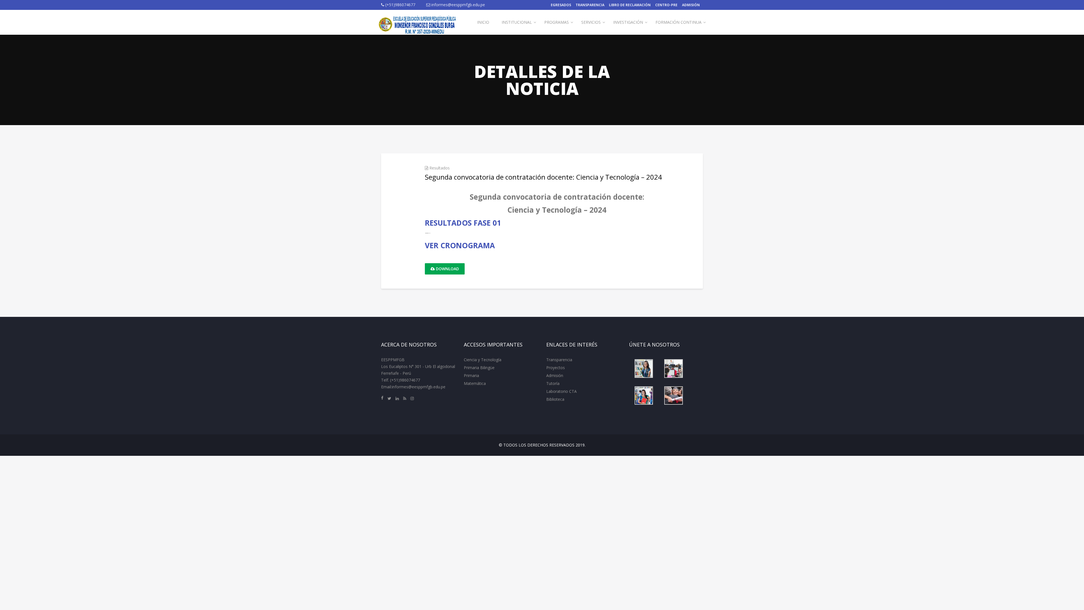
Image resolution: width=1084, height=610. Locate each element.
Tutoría (553, 383)
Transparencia (590, 5)
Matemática (475, 383)
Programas (556, 22)
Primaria (471, 375)
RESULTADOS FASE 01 (463, 223)
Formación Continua (678, 22)
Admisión (691, 5)
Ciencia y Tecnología (482, 359)
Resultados (439, 168)
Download (447, 268)
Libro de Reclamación (630, 5)
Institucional (517, 22)
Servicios (591, 22)
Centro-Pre (666, 5)
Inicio (483, 22)
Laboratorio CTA (561, 391)
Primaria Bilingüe (479, 367)
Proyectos (555, 367)
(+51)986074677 (399, 4)
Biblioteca (555, 399)
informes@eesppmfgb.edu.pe (457, 4)
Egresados (561, 5)
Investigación (628, 22)
